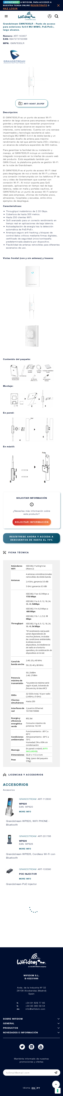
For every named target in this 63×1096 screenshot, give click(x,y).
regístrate (39, 5)
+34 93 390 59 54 (35, 1006)
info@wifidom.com (35, 1009)
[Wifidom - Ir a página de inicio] (27, 19)
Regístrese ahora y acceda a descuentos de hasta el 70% (31, 538)
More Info (25, 811)
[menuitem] (50, 16)
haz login (10, 8)
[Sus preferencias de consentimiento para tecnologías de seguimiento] (58, 1091)
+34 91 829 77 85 (35, 1002)
